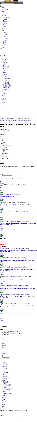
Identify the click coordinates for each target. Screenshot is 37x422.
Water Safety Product (6, 378)
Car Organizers (5, 381)
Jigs (3, 65)
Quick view (1, 201)
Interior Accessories (5, 9)
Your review (2, 174)
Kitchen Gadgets (5, 21)
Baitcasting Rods (6, 68)
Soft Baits (6, 35)
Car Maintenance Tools (7, 84)
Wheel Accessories (6, 83)
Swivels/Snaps (5, 44)
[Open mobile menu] (18, 54)
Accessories (3, 7)
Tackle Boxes (5, 364)
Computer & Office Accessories (5, 14)
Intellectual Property (4, 346)
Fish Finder (4, 32)
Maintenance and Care (7, 81)
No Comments (7, 332)
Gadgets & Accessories (4, 27)
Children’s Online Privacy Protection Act (6, 344)
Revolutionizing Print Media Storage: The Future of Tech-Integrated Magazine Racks (11, 331)
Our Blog (3, 339)
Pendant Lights (3, 30)
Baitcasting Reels (5, 24)
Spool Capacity (2, 199)
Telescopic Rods (5, 70)
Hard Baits (6, 34)
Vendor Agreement (4, 348)
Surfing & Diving (5, 46)
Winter (4, 395)
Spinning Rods (6, 38)
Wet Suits (4, 47)
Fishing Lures (5, 62)
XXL (1, 226)
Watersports (3, 45)
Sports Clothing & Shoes (6, 22)
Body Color (2, 129)
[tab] (19, 138)
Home (1, 117)
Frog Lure (6, 33)
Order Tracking (3, 338)
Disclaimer (3, 347)
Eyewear (4, 12)
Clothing (3, 11)
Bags (2, 356)
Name (1, 175)
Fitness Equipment (5, 19)
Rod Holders (4, 39)
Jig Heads (4, 43)
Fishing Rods (4, 36)
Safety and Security (6, 385)
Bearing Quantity (2, 198)
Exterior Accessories (6, 79)
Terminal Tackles (4, 42)
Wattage (1, 254)
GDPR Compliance (4, 345)
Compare (3, 406)
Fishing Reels (5, 368)
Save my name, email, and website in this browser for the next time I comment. (12, 178)
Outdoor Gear (5, 90)
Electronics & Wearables (6, 18)
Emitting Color (2, 130)
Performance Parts (6, 82)
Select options (6, 414)
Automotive (3, 8)
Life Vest (4, 13)
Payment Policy (3, 343)
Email (1, 177)
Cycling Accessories (4, 15)
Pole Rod (6, 37)
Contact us (3, 337)
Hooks (4, 374)
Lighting (4, 383)
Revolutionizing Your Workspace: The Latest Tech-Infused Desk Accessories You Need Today (12, 333)
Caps (4, 93)
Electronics (3, 16)
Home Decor (4, 20)
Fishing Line (4, 26)
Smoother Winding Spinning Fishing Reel (7, 196)
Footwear (4, 76)
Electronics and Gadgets (7, 78)
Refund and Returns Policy (5, 342)
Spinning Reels (5, 40)
